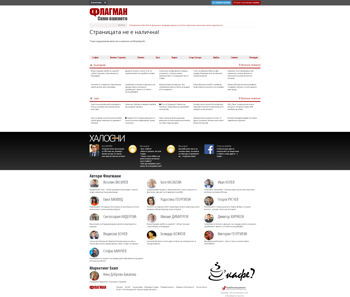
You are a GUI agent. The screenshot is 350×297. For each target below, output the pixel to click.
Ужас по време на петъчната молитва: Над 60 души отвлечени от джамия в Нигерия (106, 120)
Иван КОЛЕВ (226, 182)
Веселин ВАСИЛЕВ (115, 182)
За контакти (201, 287)
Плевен (141, 57)
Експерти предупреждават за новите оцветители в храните (242, 119)
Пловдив (253, 57)
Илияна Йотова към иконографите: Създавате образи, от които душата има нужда (242, 87)
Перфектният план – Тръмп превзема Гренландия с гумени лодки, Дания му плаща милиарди (114, 190)
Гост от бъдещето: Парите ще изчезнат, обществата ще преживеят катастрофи (174, 106)
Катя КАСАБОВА (171, 182)
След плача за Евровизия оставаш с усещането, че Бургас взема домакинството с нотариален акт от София (173, 74)
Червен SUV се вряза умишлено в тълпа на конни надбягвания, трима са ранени (140, 120)
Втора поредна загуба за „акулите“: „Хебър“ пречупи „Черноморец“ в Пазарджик (105, 73)
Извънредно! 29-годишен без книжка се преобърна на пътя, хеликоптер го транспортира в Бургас (114, 208)
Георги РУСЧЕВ (228, 199)
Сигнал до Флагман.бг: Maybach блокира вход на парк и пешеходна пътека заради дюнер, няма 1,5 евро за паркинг (114, 242)
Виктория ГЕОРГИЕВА (232, 233)
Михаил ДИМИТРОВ (174, 216)
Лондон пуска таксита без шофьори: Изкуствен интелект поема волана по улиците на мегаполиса (208, 106)
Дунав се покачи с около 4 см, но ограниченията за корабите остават (140, 72)
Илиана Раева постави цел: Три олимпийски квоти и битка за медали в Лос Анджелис (174, 87)
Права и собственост (185, 287)
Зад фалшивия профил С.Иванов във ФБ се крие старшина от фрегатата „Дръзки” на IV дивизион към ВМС (172, 190)
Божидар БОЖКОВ (173, 233)
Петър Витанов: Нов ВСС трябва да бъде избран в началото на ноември (208, 85)
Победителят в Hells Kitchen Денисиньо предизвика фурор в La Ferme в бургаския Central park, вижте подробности (176, 25)
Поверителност (167, 287)
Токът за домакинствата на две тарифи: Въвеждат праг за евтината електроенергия (207, 73)
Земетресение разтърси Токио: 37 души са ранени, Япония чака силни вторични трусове (208, 120)
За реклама (137, 287)
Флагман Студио (151, 287)
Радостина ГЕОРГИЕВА (176, 199)
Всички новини (250, 64)
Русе (158, 57)
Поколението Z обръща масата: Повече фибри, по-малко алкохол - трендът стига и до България (227, 208)
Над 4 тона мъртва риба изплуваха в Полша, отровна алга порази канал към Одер (105, 106)
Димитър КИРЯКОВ (231, 216)
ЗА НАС (128, 287)
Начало (119, 287)
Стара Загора (195, 57)
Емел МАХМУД (113, 199)
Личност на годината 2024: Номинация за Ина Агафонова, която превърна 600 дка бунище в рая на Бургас (173, 208)
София (95, 57)
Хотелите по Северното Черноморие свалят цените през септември (106, 85)
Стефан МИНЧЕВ (114, 251)
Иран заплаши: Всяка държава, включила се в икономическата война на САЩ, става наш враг (174, 120)
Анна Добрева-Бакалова (119, 274)
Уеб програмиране (237, 293)
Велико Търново (118, 57)
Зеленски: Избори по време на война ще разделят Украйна (140, 105)
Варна (174, 57)
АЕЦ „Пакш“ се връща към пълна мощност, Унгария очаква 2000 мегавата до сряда (241, 106)
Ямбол (216, 57)
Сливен (234, 57)
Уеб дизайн (224, 293)
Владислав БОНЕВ (115, 233)
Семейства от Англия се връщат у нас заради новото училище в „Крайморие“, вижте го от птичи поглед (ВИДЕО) (140, 88)
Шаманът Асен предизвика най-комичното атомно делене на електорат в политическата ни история (241, 74)
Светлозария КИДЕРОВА (119, 216)
